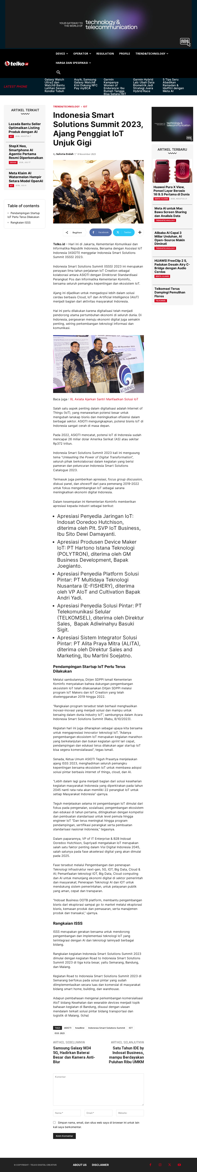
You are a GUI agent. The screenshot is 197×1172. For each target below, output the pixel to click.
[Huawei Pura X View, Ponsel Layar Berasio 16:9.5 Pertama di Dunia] (172, 171)
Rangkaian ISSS (21, 222)
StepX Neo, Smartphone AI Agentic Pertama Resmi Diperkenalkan (26, 152)
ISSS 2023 (59, 1033)
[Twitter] (170, 1165)
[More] (140, 232)
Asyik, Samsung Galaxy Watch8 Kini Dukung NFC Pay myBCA (86, 84)
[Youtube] (179, 1165)
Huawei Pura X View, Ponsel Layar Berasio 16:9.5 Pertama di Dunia (171, 190)
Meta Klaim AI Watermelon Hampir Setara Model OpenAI (26, 177)
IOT (131, 1027)
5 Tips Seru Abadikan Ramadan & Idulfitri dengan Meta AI (173, 85)
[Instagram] (160, 1165)
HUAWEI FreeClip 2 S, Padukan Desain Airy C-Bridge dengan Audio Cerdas (172, 266)
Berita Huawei (161, 199)
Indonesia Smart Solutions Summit (106, 1027)
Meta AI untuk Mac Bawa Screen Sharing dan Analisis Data (170, 212)
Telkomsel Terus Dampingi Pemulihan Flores (169, 292)
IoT (11, 136)
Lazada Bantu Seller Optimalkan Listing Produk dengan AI (25, 128)
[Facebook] (150, 1165)
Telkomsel (161, 301)
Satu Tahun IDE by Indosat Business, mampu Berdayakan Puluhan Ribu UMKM (126, 1055)
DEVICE (13, 162)
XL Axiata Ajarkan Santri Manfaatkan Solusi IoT (104, 399)
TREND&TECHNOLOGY (66, 106)
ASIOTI (67, 1027)
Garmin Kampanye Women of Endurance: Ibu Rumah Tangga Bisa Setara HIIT (115, 87)
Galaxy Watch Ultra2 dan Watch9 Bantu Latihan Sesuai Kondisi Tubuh (55, 85)
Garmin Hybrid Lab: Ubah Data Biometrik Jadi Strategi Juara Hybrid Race (143, 85)
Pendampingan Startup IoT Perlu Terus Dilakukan (24, 214)
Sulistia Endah (64, 154)
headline (79, 1027)
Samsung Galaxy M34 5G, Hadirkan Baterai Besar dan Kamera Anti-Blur (74, 1055)
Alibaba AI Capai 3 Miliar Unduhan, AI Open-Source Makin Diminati (169, 238)
